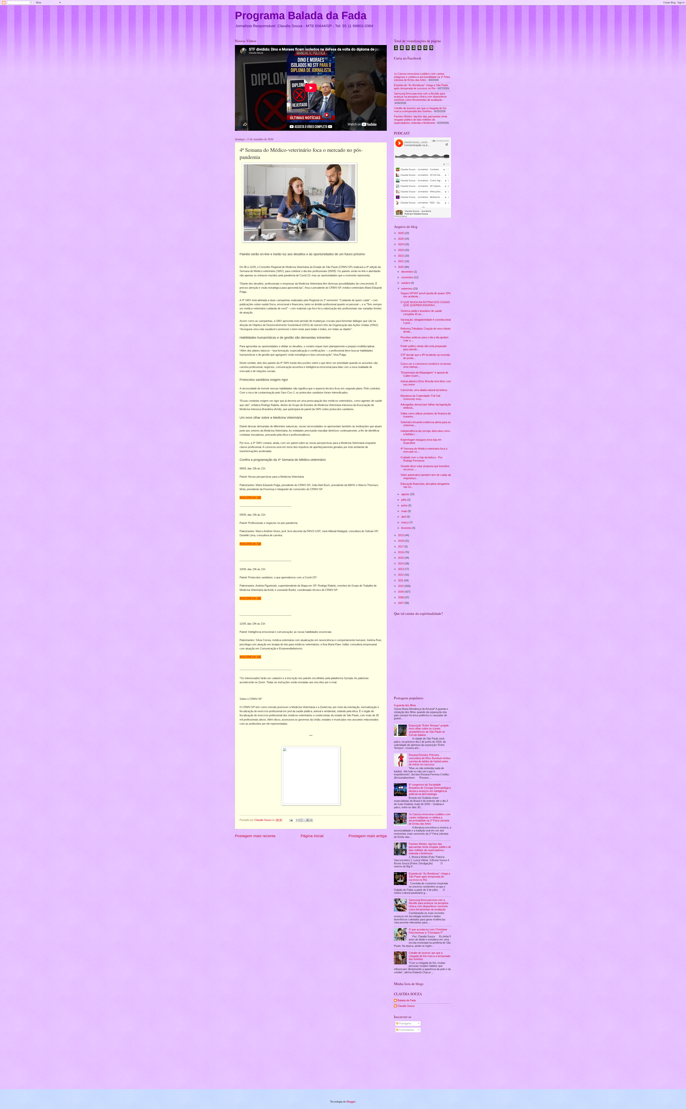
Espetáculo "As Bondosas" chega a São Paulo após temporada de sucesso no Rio (421, 87)
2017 (401, 546)
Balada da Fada (406, 1000)
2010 (401, 586)
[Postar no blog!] (301, 820)
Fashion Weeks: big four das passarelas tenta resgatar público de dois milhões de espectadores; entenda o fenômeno (420, 119)
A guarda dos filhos (405, 705)
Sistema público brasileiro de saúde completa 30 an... (421, 313)
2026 (401, 233)
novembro (407, 277)
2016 (401, 552)
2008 (401, 597)
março (405, 522)
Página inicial (312, 836)
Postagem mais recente (255, 836)
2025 (401, 238)
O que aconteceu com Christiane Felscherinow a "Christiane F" (428, 931)
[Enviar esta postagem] (290, 820)
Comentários (406, 1029)
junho (404, 505)
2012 (401, 574)
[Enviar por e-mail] (297, 820)
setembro (407, 288)
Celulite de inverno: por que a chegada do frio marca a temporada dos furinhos (420, 110)
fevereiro (406, 528)
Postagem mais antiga (368, 836)
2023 (401, 250)
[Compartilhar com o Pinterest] (311, 820)
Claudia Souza (405, 1006)
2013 (401, 569)
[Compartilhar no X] (304, 820)
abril (404, 516)
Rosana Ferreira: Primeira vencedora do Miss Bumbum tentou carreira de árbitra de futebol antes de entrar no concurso (429, 760)
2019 (401, 535)
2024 (401, 244)
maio (404, 511)
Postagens (404, 1023)
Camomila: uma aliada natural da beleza (424, 390)
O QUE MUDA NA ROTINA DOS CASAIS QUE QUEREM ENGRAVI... (425, 304)
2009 (401, 591)
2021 (401, 261)
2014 (401, 563)
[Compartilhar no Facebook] (308, 820)
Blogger (351, 1101)
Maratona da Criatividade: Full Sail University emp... (420, 397)
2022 (401, 255)
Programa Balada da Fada (300, 15)
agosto (405, 494)
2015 (401, 557)
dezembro (407, 271)
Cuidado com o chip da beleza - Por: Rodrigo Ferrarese (422, 459)
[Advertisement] (422, 1061)
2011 (401, 580)
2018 (401, 540)
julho (404, 499)
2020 (401, 267)
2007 (401, 603)
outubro (406, 282)
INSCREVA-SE (250, 497)
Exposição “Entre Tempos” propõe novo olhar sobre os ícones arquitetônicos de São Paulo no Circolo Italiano (429, 730)
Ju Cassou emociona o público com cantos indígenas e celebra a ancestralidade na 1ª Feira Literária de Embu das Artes (422, 76)
